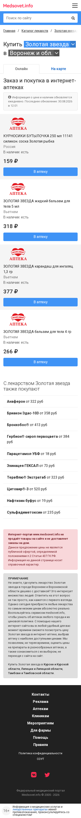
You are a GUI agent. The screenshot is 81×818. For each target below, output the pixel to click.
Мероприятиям (40, 723)
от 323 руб (35, 477)
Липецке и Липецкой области (41, 669)
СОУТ (40, 759)
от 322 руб (25, 401)
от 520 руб (27, 489)
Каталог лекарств (35, 31)
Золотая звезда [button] (47, 44)
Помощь (40, 737)
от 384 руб (38, 439)
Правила (40, 745)
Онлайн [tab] (21, 69)
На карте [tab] (58, 69)
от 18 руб (31, 454)
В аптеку (41, 171)
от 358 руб (32, 413)
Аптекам (40, 709)
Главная (9, 31)
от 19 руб (29, 501)
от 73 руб (31, 466)
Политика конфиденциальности (40, 753)
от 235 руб (33, 512)
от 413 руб (27, 425)
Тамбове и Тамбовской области (31, 673)
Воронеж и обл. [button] (31, 53)
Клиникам (40, 716)
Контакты (40, 694)
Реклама (40, 701)
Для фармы (40, 730)
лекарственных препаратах (30, 809)
